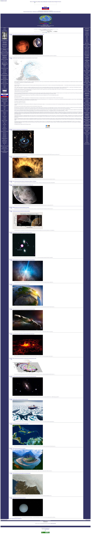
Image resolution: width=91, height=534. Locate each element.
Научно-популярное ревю (57, 11)
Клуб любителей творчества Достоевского (87, 114)
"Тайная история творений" (87, 61)
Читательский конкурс (87, 128)
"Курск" (87, 36)
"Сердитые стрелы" (87, 66)
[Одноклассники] (47, 125)
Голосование (49, 1)
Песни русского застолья (4, 110)
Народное (4, 112)
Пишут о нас (4, 121)
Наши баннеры (4, 141)
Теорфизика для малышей (64, 11)
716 (15, 518)
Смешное (4, 113)
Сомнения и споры (87, 47)
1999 (87, 141)
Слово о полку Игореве (87, 91)
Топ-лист (53, 1)
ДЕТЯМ (87, 131)
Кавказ (87, 37)
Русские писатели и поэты (4, 131)
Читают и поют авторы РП (4, 105)
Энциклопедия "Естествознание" (4, 44)
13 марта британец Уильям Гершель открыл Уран (19, 497)
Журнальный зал (4, 46)
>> (21, 518)
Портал (31, 1)
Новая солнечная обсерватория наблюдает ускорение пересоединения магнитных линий (24, 358)
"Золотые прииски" (87, 65)
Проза (87, 40)
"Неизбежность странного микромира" (38, 11)
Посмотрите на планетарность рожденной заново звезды (20, 129)
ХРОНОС (87, 87)
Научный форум (4, 30)
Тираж (4, 123)
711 (10, 518)
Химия (4, 87)
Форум (87, 135)
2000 (87, 139)
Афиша (87, 69)
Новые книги (87, 48)
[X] (49, 125)
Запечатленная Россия (87, 98)
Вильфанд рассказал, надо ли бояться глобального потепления (21, 207)
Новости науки (5, 147)
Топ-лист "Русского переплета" (4, 138)
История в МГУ (87, 90)
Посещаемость (5, 128)
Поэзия (87, 41)
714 (13, 518)
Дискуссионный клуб (87, 102)
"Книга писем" (87, 62)
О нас (37, 1)
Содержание (34, 1)
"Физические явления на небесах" (27, 11)
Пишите (39, 1)
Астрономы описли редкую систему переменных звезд (20, 156)
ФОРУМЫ (86, 101)
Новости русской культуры (87, 30)
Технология (4, 84)
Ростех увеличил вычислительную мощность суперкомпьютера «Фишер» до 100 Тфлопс (24, 181)
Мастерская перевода (87, 121)
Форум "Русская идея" (87, 105)
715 (14, 518)
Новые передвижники (87, 70)
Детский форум (87, 109)
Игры (4, 109)
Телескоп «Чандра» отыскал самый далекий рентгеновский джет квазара (22, 232)
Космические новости (5, 40)
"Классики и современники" (87, 57)
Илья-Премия (87, 130)
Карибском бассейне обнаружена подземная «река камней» (20, 423)
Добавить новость (88, 519)
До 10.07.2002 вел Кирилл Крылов (45, 26)
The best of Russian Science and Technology (4, 152)
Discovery (4, 72)
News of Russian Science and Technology (4, 49)
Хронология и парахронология (4, 57)
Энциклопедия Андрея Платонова (87, 120)
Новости (42, 1)
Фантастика (87, 134)
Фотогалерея (87, 72)
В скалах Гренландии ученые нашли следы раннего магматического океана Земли (23, 333)
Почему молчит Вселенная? (4, 52)
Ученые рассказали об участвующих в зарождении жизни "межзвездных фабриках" (24, 259)
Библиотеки (4, 134)
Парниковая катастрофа (4, 53)
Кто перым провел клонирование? (4, 55)
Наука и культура (4, 62)
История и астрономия (4, 59)
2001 (87, 138)
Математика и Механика (4, 83)
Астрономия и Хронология (87, 95)
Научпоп (4, 102)
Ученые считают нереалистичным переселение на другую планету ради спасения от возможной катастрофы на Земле (28, 34)
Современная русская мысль (87, 83)
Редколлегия (4, 116)
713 (12, 518)
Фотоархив (4, 135)
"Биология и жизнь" (46, 11)
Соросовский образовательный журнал (4, 79)
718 (18, 518)
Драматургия (87, 43)
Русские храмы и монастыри (87, 78)
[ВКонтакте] (46, 125)
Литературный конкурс (87, 127)
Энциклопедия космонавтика (5, 42)
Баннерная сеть (4, 140)
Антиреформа (4, 77)
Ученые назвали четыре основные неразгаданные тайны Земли (21, 284)
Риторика (87, 76)
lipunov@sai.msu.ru (53, 523)
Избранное (4, 132)
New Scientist (4, 69)
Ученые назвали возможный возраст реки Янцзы (19, 448)
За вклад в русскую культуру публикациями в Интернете (87, 125)
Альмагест (86, 97)
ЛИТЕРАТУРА (87, 28)
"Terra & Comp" (51, 11)
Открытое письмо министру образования (4, 75)
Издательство (87, 51)
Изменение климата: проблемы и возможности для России (20, 399)
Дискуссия (59, 1)
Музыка (87, 73)
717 (16, 518)
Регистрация (56, 1)
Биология (4, 80)
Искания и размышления (86, 44)
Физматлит (4, 47)
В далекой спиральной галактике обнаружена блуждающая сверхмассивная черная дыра (24, 376)
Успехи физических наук (4, 68)
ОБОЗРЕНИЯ (87, 55)
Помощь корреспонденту (4, 519)
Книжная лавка (45, 1)
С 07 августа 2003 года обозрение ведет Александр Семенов (45, 25)
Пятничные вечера (87, 112)
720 (20, 518)
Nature (4, 66)
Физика (5, 86)
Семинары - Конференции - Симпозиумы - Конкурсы (45, 12)
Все (4, 144)
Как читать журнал (4, 120)
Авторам (4, 117)
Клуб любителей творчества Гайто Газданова (87, 117)
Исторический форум (87, 108)
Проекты (4, 127)
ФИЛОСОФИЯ (87, 81)
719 (19, 518)
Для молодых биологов (4, 98)
